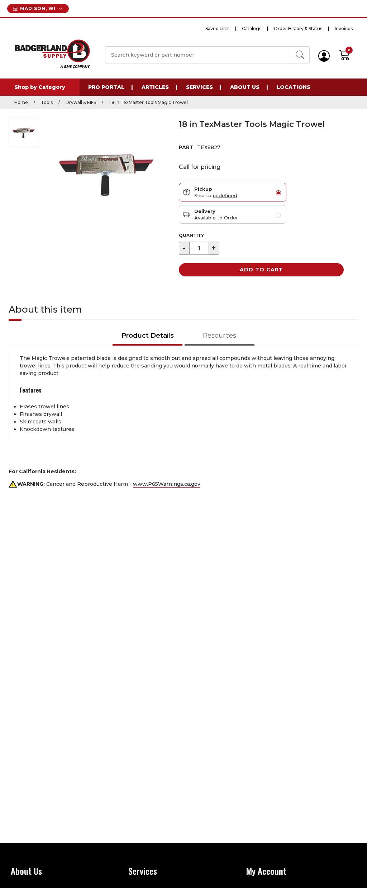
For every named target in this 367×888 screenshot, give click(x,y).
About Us (244, 87)
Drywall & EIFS (81, 102)
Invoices (344, 28)
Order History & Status (298, 28)
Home (21, 102)
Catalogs (251, 28)
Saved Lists (217, 28)
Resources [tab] (219, 335)
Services (199, 87)
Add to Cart (261, 269)
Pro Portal (106, 87)
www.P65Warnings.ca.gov (166, 484)
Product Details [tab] (147, 335)
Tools (47, 102)
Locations (293, 87)
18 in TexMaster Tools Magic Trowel (148, 102)
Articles (155, 87)
